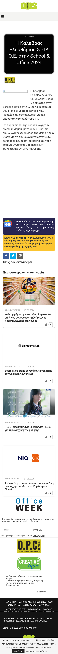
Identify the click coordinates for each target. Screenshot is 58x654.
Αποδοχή (18, 651)
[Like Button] (46, 324)
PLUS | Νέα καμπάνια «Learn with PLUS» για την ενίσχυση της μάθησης (28, 428)
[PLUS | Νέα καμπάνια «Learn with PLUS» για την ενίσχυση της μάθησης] (29, 403)
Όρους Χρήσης (39, 535)
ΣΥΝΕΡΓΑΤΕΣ (14, 605)
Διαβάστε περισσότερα (36, 651)
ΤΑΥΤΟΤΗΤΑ (10, 602)
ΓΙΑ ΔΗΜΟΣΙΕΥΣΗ (29, 605)
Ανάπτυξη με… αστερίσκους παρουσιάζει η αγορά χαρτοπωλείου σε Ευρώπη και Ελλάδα (29, 486)
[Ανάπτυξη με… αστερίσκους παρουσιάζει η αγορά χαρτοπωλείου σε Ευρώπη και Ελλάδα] (29, 460)
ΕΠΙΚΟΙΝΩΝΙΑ (39, 602)
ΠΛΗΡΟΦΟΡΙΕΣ (25, 602)
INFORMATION (34, 609)
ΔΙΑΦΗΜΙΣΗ (44, 605)
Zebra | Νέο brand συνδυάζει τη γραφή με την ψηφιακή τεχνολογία (28, 372)
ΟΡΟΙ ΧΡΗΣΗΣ (9, 618)
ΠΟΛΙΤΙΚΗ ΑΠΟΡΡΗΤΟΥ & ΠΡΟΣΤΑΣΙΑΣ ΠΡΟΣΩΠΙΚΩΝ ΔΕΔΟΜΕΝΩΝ (27, 619)
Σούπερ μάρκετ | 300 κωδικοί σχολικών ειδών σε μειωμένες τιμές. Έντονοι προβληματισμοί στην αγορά (28, 317)
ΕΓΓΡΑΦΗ (38, 530)
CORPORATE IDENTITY (16, 609)
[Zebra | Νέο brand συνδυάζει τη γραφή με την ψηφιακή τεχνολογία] (29, 347)
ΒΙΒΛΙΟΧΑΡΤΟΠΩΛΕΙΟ (12, 310)
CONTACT (47, 609)
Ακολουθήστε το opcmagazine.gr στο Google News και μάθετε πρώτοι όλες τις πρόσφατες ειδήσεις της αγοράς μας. (35, 226)
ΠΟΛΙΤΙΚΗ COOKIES (38, 621)
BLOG (50, 602)
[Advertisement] (29, 182)
